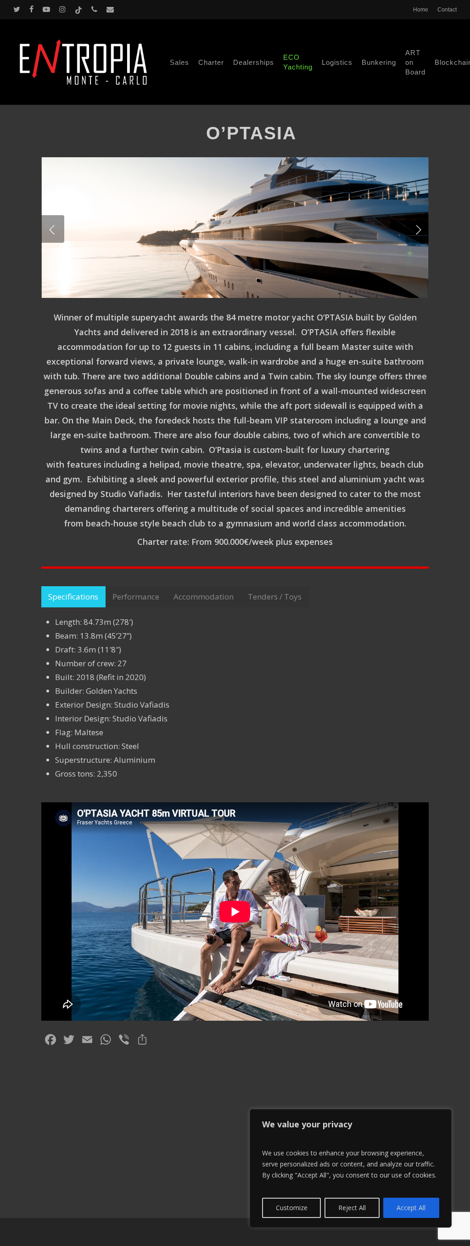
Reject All (352, 1207)
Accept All (411, 1207)
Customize (292, 1207)
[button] (73, 596)
